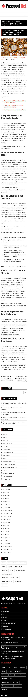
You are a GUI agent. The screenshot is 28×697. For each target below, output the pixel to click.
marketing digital (7, 464)
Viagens (5, 479)
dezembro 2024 (7, 546)
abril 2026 (6, 498)
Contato (5, 617)
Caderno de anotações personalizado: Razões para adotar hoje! (12, 423)
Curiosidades (11, 59)
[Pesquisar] (25, 392)
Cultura (5, 449)
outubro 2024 (7, 552)
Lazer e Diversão (7, 461)
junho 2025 (6, 528)
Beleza (4, 440)
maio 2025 (6, 531)
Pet (4, 470)
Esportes (5, 455)
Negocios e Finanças (8, 467)
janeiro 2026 (6, 507)
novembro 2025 (7, 513)
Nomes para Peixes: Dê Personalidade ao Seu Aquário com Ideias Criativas (21, 379)
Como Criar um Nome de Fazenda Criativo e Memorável (13, 106)
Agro (4, 434)
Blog (4, 614)
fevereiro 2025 (7, 540)
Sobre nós (5, 626)
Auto (4, 437)
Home (4, 620)
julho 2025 (6, 525)
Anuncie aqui (6, 611)
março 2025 (6, 537)
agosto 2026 (6, 489)
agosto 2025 (6, 522)
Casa (4, 446)
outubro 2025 (7, 516)
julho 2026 (6, 492)
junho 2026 (6, 495)
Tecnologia (6, 476)
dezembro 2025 (7, 510)
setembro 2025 (7, 519)
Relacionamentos (7, 473)
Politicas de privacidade (9, 623)
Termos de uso (7, 629)
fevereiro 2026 (7, 504)
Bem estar (6, 443)
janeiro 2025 (6, 543)
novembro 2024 (7, 549)
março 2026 (6, 501)
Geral (4, 458)
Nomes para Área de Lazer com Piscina (15, 110)
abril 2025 (6, 534)
